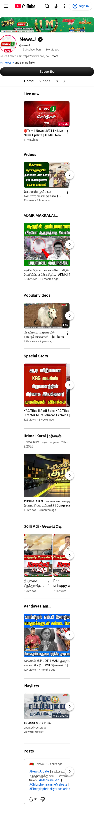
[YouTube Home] (24, 6)
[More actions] (67, 131)
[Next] (69, 175)
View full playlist (34, 732)
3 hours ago (55, 764)
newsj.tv (8, 62)
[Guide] (6, 6)
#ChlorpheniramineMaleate (48, 784)
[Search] (47, 6)
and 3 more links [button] (25, 62)
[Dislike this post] (42, 799)
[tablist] (47, 81)
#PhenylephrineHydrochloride (49, 789)
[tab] (29, 81)
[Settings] (64, 6)
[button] (8, 44)
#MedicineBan (49, 780)
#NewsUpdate (39, 771)
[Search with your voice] (55, 6)
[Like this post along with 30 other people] (30, 799)
